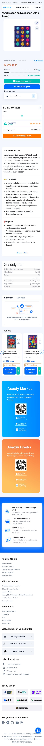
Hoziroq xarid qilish (22, 87)
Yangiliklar (5, 614)
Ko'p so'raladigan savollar (11, 586)
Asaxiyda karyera (8, 566)
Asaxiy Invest (6, 620)
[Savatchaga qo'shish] (18, 371)
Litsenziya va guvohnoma (11, 569)
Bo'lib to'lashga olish (22, 136)
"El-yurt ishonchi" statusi (10, 589)
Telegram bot (11, 671)
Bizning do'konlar (18, 636)
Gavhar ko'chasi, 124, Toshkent (17, 674)
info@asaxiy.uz (12, 667)
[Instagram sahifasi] (12, 722)
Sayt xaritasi (6, 623)
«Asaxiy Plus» (7, 592)
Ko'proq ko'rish (22, 253)
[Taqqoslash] (37, 28)
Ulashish (39, 61)
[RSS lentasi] (22, 722)
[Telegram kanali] (7, 722)
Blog (3, 617)
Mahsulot (7, 7)
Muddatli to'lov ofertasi (10, 598)
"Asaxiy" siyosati (7, 572)
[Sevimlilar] (36, 23)
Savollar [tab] (20, 297)
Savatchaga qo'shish (23, 81)
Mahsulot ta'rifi (22, 7)
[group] (22, 36)
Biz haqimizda (7, 563)
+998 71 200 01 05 (13, 664)
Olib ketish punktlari (18, 644)
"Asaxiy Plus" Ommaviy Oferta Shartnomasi (17, 595)
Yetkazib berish (18, 651)
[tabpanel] (22, 313)
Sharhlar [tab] (8, 297)
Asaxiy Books (19, 447)
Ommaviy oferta (7, 601)
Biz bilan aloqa (7, 575)
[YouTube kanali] (17, 722)
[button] (41, 352)
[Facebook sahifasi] (3, 722)
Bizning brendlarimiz (9, 611)
